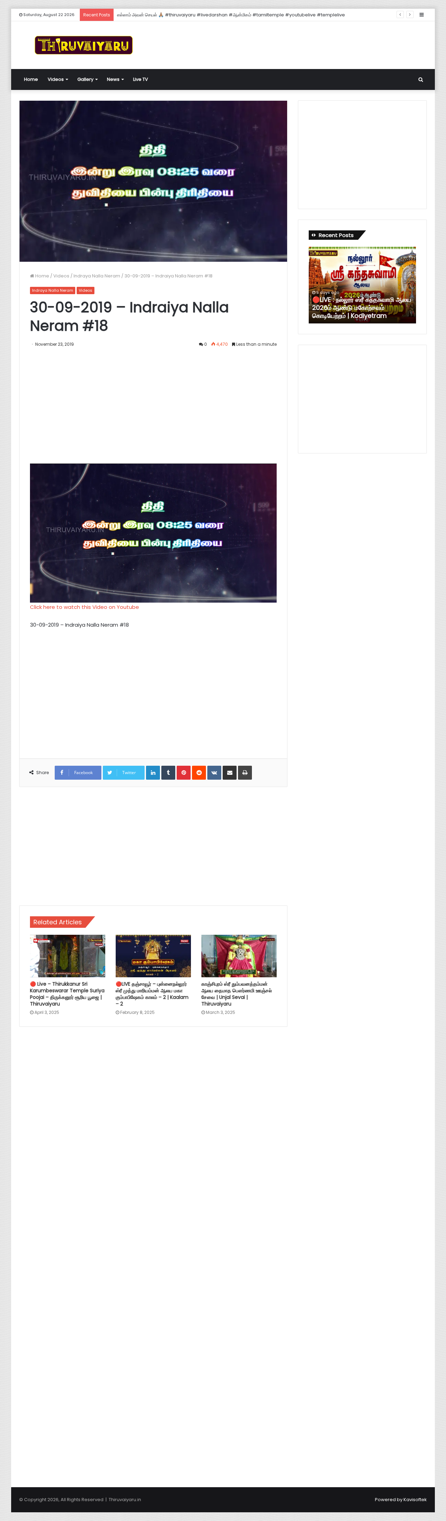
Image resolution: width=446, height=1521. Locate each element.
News (113, 79)
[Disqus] (153, 1132)
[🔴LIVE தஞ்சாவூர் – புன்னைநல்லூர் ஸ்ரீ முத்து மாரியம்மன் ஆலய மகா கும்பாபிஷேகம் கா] (153, 956)
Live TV (140, 79)
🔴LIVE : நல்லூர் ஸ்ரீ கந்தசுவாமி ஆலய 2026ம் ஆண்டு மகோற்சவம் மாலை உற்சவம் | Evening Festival (212, 15)
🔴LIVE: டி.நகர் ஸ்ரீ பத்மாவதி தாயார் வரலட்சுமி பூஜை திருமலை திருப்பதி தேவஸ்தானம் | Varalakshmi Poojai (370, 307)
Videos (56, 79)
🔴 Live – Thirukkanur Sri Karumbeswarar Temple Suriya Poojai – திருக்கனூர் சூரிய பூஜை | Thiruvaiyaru (67, 993)
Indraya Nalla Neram (97, 276)
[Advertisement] (293, 44)
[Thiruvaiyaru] (83, 45)
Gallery (85, 79)
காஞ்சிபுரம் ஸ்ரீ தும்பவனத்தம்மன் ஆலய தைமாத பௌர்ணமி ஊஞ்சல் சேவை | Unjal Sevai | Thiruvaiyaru (236, 993)
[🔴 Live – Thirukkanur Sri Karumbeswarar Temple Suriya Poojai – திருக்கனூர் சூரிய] (67, 956)
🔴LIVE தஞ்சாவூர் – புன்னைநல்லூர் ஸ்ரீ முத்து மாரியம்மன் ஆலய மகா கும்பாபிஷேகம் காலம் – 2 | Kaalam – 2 (152, 993)
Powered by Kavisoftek (401, 1499)
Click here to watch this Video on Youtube (84, 607)
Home (31, 79)
